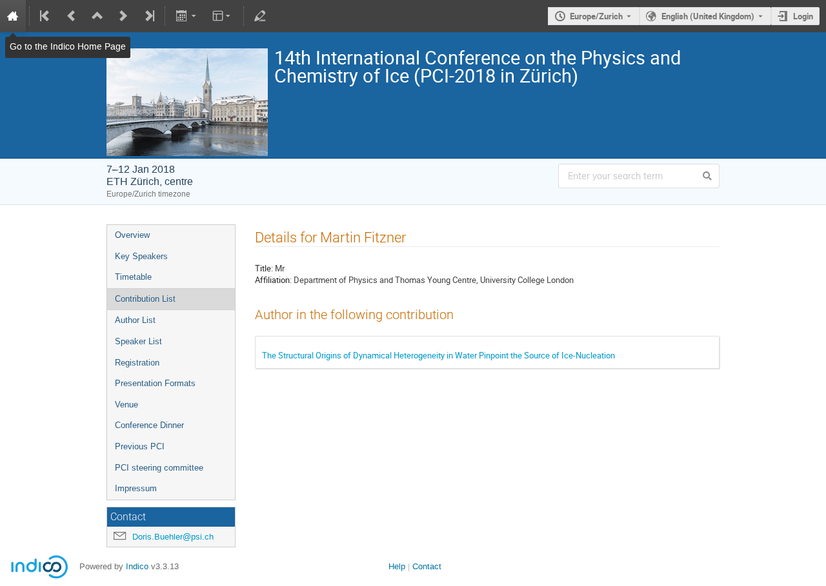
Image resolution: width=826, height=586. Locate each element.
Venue (126, 404)
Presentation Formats (155, 383)
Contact (426, 566)
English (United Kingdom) (707, 16)
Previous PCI (140, 446)
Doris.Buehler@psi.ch (173, 536)
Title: (264, 268)
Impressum (136, 488)
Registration (137, 362)
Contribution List (145, 299)
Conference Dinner (149, 425)
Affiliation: (273, 280)
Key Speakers (141, 256)
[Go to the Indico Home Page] (13, 16)
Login (803, 16)
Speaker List (138, 341)
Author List (135, 320)
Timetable (133, 277)
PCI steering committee (159, 468)
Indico (137, 566)
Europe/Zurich (596, 16)
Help (396, 566)
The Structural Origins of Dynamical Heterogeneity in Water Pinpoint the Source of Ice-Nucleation (438, 355)
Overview (132, 235)
